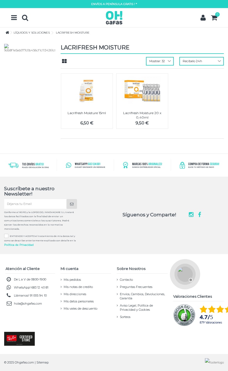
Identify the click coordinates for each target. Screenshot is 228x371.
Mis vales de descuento (80, 308)
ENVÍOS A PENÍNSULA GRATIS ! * (114, 4)
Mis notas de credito (78, 287)
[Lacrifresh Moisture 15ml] (87, 90)
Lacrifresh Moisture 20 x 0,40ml (142, 115)
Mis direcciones (75, 294)
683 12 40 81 (39, 287)
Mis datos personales (79, 301)
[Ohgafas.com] (114, 17)
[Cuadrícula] (64, 61)
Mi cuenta (69, 268)
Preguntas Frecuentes (136, 287)
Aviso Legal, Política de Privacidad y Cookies (136, 308)
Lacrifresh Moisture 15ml (87, 113)
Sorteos (125, 317)
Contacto (126, 280)
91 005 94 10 (38, 295)
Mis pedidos (72, 280)
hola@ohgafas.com (28, 303)
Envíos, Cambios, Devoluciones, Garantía (142, 296)
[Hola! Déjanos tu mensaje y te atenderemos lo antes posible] (184, 273)
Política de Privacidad (19, 245)
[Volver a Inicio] (6, 32)
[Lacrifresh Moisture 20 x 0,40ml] (142, 90)
